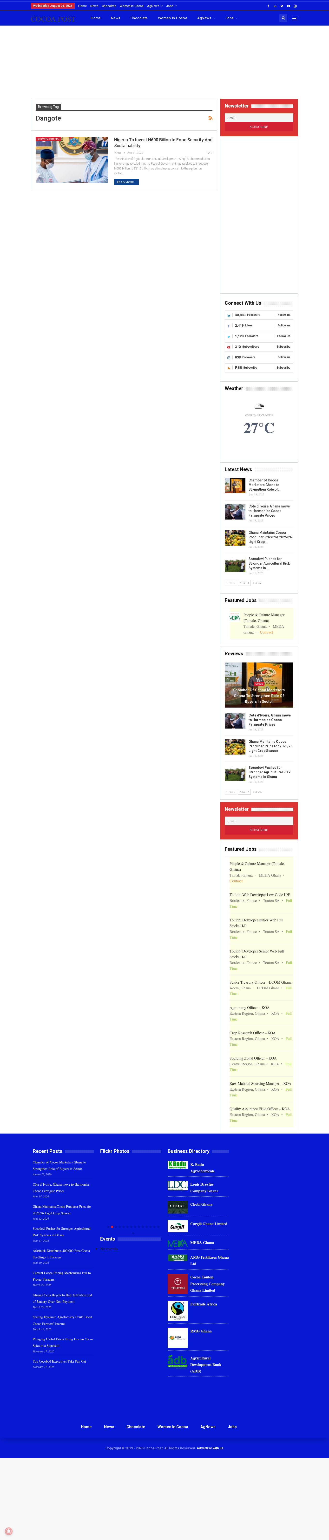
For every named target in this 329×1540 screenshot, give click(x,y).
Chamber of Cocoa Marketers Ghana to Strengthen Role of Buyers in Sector (259, 696)
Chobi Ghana (201, 1204)
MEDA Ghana (202, 1242)
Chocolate (109, 6)
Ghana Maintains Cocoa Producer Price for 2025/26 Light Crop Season (270, 746)
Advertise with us (210, 1448)
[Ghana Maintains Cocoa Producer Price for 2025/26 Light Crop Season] (235, 538)
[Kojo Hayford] (130, 1189)
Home (82, 6)
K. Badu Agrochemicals (202, 1168)
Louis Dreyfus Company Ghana (204, 1187)
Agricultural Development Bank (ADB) (205, 1364)
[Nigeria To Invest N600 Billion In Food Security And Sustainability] (72, 160)
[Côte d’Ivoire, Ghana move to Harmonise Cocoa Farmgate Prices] (235, 512)
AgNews (153, 6)
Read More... (126, 182)
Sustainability (48, 139)
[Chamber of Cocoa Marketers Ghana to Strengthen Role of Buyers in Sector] (235, 485)
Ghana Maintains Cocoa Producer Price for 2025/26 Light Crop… (270, 537)
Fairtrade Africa (203, 1304)
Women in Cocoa (132, 6)
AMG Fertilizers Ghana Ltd (209, 1260)
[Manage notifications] (9, 1531)
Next (160, 1196)
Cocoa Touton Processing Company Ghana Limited (207, 1283)
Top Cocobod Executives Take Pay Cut (59, 1361)
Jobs (169, 6)
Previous (101, 1196)
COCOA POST (53, 18)
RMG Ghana (201, 1331)
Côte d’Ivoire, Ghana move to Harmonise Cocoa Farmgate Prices (269, 510)
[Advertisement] (164, 64)
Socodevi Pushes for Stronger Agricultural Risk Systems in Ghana (269, 772)
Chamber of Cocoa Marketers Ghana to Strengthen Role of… (264, 484)
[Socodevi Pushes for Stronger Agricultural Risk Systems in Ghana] (235, 564)
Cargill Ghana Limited (208, 1223)
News (94, 6)
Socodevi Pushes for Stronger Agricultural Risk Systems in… (269, 563)
